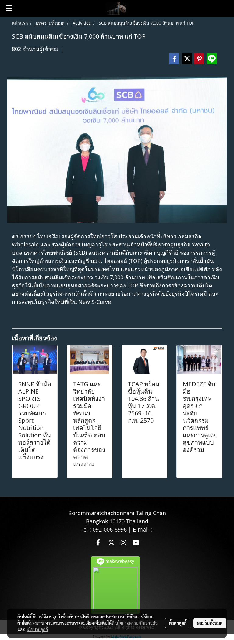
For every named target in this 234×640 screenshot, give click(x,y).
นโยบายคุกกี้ (37, 629)
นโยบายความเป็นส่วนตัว (136, 623)
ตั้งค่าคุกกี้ (177, 623)
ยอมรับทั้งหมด (210, 623)
